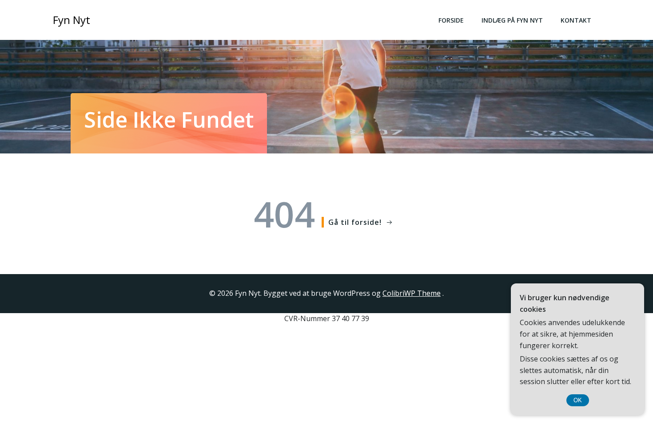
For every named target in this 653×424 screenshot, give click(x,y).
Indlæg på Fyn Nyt (512, 20)
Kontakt (576, 20)
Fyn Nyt (71, 19)
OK (577, 400)
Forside (451, 20)
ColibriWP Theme (411, 293)
